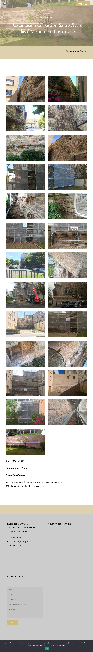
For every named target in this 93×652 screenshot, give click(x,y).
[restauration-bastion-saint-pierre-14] (67, 265)
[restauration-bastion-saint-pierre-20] (67, 354)
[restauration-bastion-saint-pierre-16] (67, 295)
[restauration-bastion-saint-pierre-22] (67, 383)
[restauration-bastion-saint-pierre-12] (67, 236)
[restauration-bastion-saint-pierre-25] (25, 442)
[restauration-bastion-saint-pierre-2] (67, 89)
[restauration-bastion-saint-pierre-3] (25, 118)
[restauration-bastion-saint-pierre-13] (25, 265)
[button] (83, 4)
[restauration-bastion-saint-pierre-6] (67, 148)
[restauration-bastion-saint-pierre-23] (25, 412)
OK (47, 649)
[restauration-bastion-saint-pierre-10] (67, 206)
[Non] (90, 646)
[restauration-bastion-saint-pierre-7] (25, 177)
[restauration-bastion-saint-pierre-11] (25, 236)
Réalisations (46, 17)
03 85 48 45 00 (17, 537)
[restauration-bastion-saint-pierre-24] (67, 412)
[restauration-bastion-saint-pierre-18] (67, 324)
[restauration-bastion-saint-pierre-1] (25, 89)
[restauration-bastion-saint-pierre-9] (25, 206)
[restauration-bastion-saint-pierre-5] (25, 148)
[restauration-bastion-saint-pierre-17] (25, 324)
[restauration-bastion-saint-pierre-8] (67, 177)
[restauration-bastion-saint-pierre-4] (67, 118)
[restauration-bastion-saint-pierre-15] (25, 295)
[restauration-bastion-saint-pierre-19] (25, 354)
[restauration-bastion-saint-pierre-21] (25, 383)
